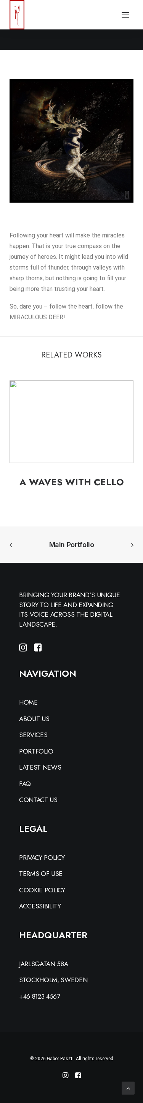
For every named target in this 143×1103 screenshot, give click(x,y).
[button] (125, 14)
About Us (34, 718)
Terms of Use (41, 873)
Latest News (40, 767)
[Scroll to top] (128, 1087)
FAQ (25, 783)
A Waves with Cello (71, 482)
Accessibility (40, 906)
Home (28, 702)
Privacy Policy (41, 857)
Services (33, 734)
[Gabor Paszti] (17, 14)
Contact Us (38, 799)
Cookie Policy (42, 890)
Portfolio (36, 751)
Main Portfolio (71, 545)
